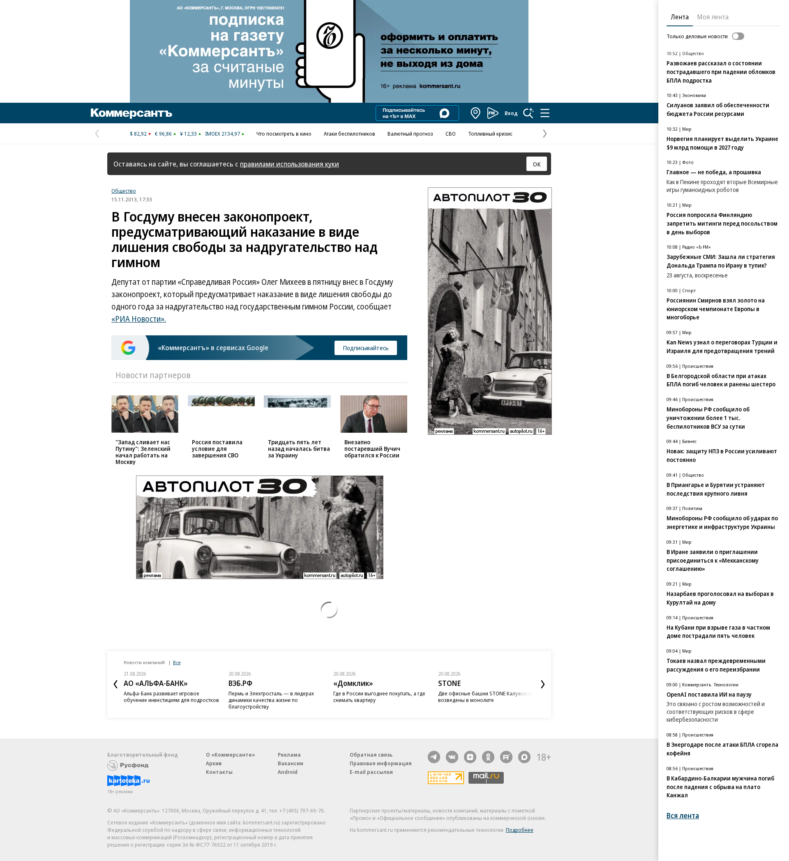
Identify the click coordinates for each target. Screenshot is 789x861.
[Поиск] (528, 113)
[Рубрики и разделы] (545, 113)
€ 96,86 (163, 133)
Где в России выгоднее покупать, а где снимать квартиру (379, 697)
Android (288, 772)
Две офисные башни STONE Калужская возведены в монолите (485, 697)
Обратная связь (371, 754)
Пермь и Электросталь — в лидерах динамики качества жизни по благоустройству (271, 700)
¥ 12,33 (188, 133)
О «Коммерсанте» (230, 754)
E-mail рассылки (371, 772)
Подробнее (519, 829)
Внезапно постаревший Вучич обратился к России (372, 448)
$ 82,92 (138, 133)
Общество (123, 190)
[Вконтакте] (452, 757)
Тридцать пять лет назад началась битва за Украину (299, 448)
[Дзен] (470, 757)
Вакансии (290, 763)
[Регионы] (476, 113)
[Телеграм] (434, 757)
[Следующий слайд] (543, 684)
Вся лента (683, 815)
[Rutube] (506, 757)
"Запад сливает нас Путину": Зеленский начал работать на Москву (143, 452)
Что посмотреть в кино (283, 133)
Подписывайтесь (366, 348)
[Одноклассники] (488, 757)
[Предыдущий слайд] (115, 684)
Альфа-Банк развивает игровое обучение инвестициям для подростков (171, 697)
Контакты (219, 772)
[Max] (524, 757)
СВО (450, 133)
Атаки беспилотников (349, 133)
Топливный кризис (490, 133)
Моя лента (713, 16)
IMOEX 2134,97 (222, 133)
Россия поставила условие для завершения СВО (217, 448)
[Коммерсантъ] (131, 113)
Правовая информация (381, 763)
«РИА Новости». (138, 319)
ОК (537, 164)
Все (176, 662)
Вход (511, 113)
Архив (213, 763)
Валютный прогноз (410, 133)
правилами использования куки (289, 164)
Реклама (289, 754)
